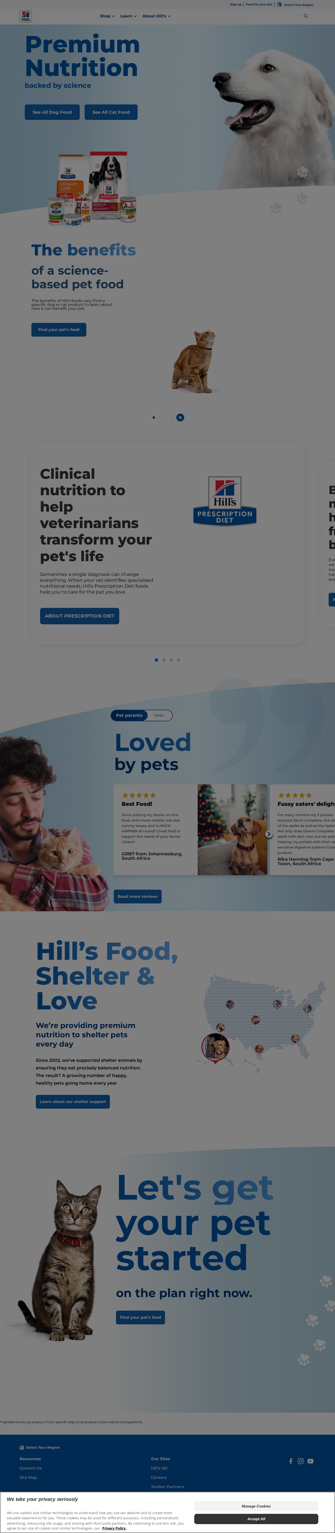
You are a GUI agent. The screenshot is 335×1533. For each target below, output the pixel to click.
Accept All (256, 1519)
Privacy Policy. (114, 1528)
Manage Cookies (256, 1506)
